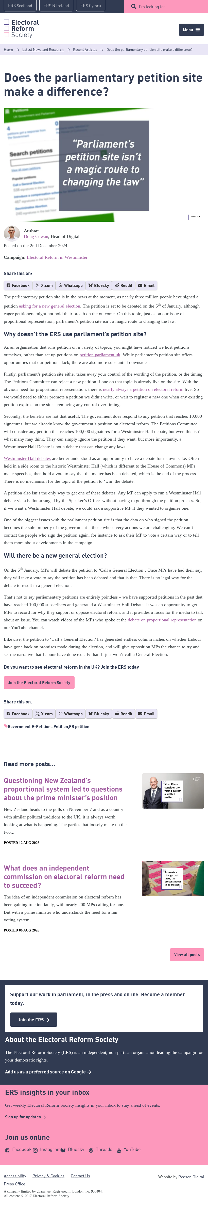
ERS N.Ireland (56, 5)
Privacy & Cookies (48, 1175)
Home (8, 49)
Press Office (14, 1183)
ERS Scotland (20, 5)
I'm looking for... (153, 6)
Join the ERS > (33, 1019)
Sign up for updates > (25, 1116)
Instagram (50, 1149)
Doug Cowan (36, 236)
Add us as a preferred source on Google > (48, 1071)
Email (148, 285)
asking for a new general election (49, 306)
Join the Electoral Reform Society (39, 682)
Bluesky (101, 285)
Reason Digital (191, 1176)
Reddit (125, 285)
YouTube (132, 1149)
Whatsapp (73, 285)
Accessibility (15, 1175)
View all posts (187, 954)
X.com (46, 285)
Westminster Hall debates (27, 458)
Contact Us (80, 1175)
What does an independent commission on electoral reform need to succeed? (64, 876)
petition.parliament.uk (100, 354)
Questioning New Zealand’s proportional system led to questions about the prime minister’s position (63, 789)
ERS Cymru (90, 5)
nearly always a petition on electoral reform (143, 389)
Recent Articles (85, 49)
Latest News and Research (43, 49)
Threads (104, 1149)
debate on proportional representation (162, 619)
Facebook (20, 285)
